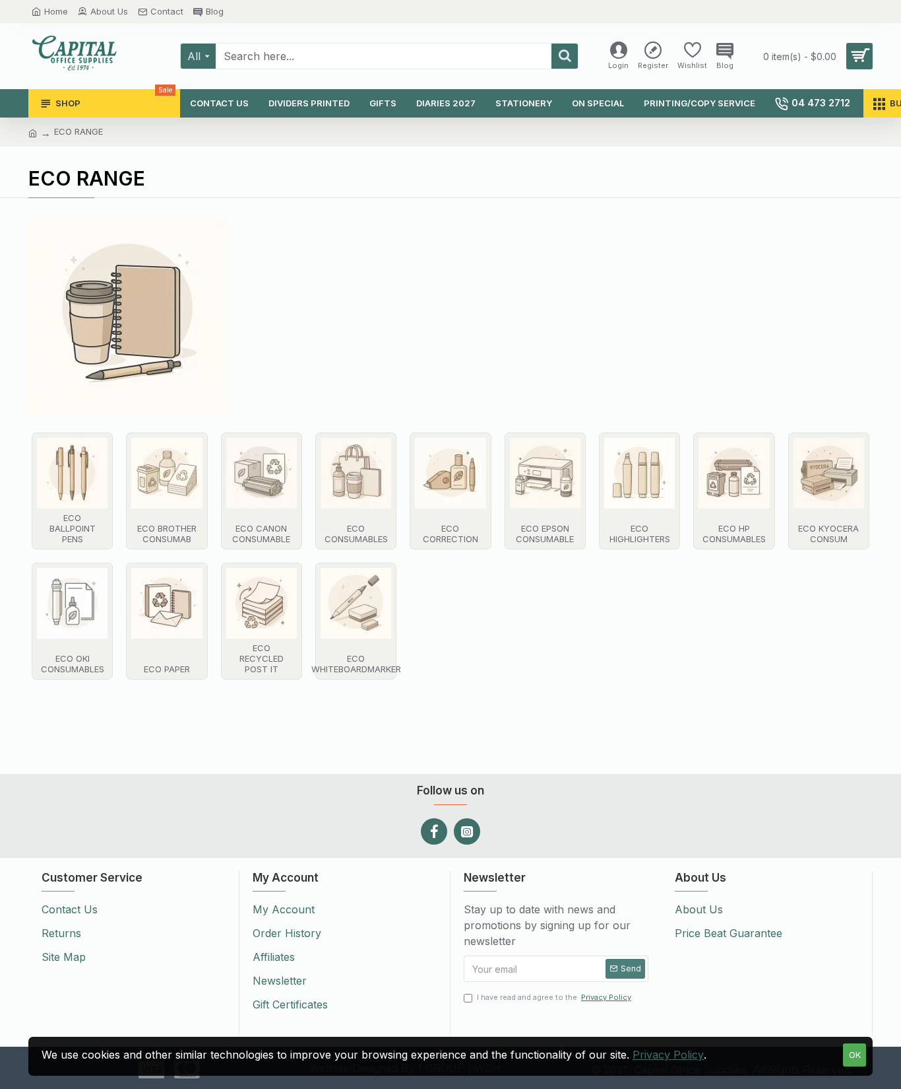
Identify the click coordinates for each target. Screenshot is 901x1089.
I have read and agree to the (554, 997)
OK (855, 1054)
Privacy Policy (668, 1054)
